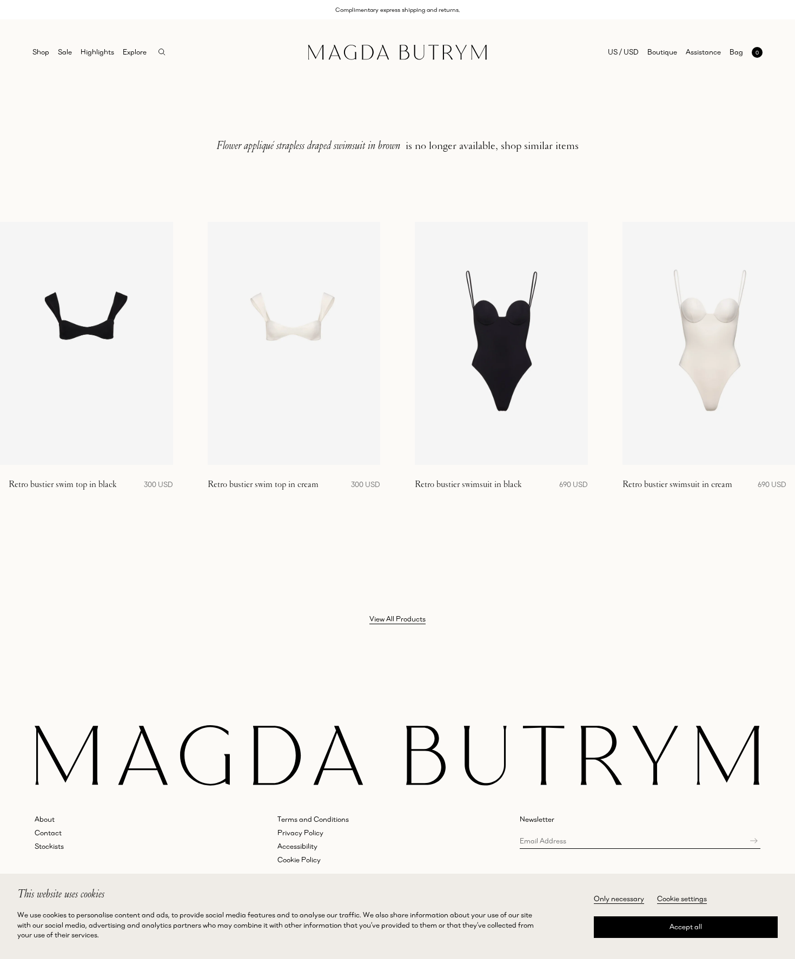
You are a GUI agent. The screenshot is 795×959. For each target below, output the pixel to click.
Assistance (703, 52)
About (45, 819)
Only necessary (619, 898)
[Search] (161, 52)
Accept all (686, 926)
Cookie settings (682, 898)
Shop (40, 52)
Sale (65, 52)
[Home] (397, 52)
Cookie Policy (299, 859)
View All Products (397, 618)
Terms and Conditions (313, 819)
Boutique (662, 52)
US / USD (623, 52)
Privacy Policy (300, 832)
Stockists (49, 846)
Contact (48, 832)
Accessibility (297, 846)
